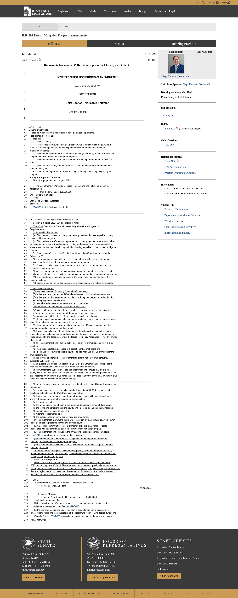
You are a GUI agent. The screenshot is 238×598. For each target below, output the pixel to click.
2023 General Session (46, 27)
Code (93, 11)
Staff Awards (163, 569)
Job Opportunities (120, 593)
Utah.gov (206, 593)
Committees (110, 11)
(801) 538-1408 (42, 565)
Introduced (169, 128)
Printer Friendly (30, 60)
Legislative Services (167, 563)
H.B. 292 (169, 145)
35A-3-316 (38, 207)
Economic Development (176, 209)
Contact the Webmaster (89, 593)
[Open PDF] (177, 128)
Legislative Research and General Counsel (178, 558)
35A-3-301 (80, 306)
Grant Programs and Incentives (180, 227)
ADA (187, 593)
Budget (143, 11)
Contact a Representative (102, 577)
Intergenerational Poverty (177, 232)
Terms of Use (167, 593)
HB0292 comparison (175, 167)
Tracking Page (168, 115)
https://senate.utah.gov (33, 569)
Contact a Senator (33, 577)
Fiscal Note (170, 161)
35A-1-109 (35, 435)
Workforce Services (174, 221)
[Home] (38, 11)
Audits (127, 11)
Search (199, 2)
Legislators (63, 11)
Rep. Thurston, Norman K (196, 84)
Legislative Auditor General (171, 547)
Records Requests (36, 593)
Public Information (169, 576)
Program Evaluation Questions (180, 172)
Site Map (144, 593)
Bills (80, 11)
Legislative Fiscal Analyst (170, 552)
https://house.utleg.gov (98, 569)
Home (28, 27)
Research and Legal (165, 11)
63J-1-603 (55, 516)
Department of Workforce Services (182, 215)
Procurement (61, 593)
